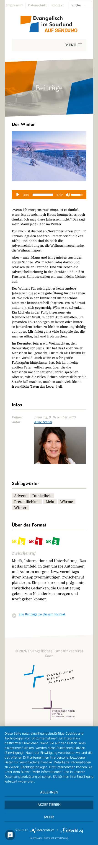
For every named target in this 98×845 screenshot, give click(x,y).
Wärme (66, 501)
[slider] (43, 195)
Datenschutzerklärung (56, 838)
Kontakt (58, 5)
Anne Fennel (43, 422)
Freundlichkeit (27, 501)
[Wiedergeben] (17, 194)
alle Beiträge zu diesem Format (42, 614)
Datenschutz (37, 5)
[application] (49, 194)
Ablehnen (49, 792)
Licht (50, 501)
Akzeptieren (49, 804)
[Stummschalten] (67, 194)
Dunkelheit (42, 495)
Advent (20, 495)
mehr (49, 817)
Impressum (14, 5)
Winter (20, 507)
